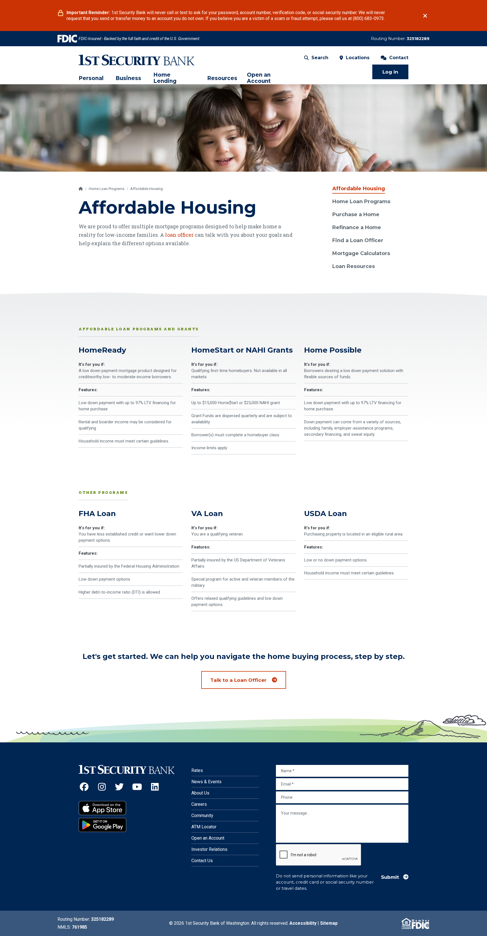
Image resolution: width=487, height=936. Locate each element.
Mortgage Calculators (361, 253)
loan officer (179, 234)
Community (202, 815)
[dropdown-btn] (106, 78)
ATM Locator (203, 826)
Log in (390, 72)
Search (319, 57)
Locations (357, 57)
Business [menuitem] (128, 78)
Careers (199, 804)
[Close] (425, 16)
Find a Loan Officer (357, 240)
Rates (197, 770)
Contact (398, 57)
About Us (200, 793)
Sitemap (329, 923)
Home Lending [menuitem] (164, 78)
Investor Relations (209, 849)
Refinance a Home (356, 227)
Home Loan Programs (361, 201)
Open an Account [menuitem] (259, 78)
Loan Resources (353, 266)
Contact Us (202, 860)
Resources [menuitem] (222, 78)
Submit (390, 877)
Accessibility (302, 923)
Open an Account (207, 838)
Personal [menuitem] (91, 78)
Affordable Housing (358, 188)
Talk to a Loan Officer (239, 680)
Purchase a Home (355, 214)
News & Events (206, 781)
